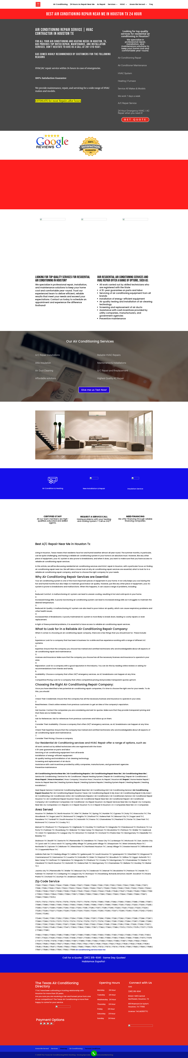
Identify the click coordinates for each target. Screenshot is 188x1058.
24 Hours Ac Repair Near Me (82, 5)
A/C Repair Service (127, 103)
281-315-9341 (92, 47)
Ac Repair (101, 5)
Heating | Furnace (127, 81)
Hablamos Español (93, 961)
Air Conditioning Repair (129, 57)
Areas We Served (137, 5)
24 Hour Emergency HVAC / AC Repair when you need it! (133, 111)
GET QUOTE (135, 119)
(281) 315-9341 (92, 957)
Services (111, 5)
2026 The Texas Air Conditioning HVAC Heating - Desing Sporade (63, 1055)
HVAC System (125, 73)
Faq (151, 5)
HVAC (122, 5)
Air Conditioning (60, 5)
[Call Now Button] (94, 1053)
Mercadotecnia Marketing (102, 1055)
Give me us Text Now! (94, 390)
